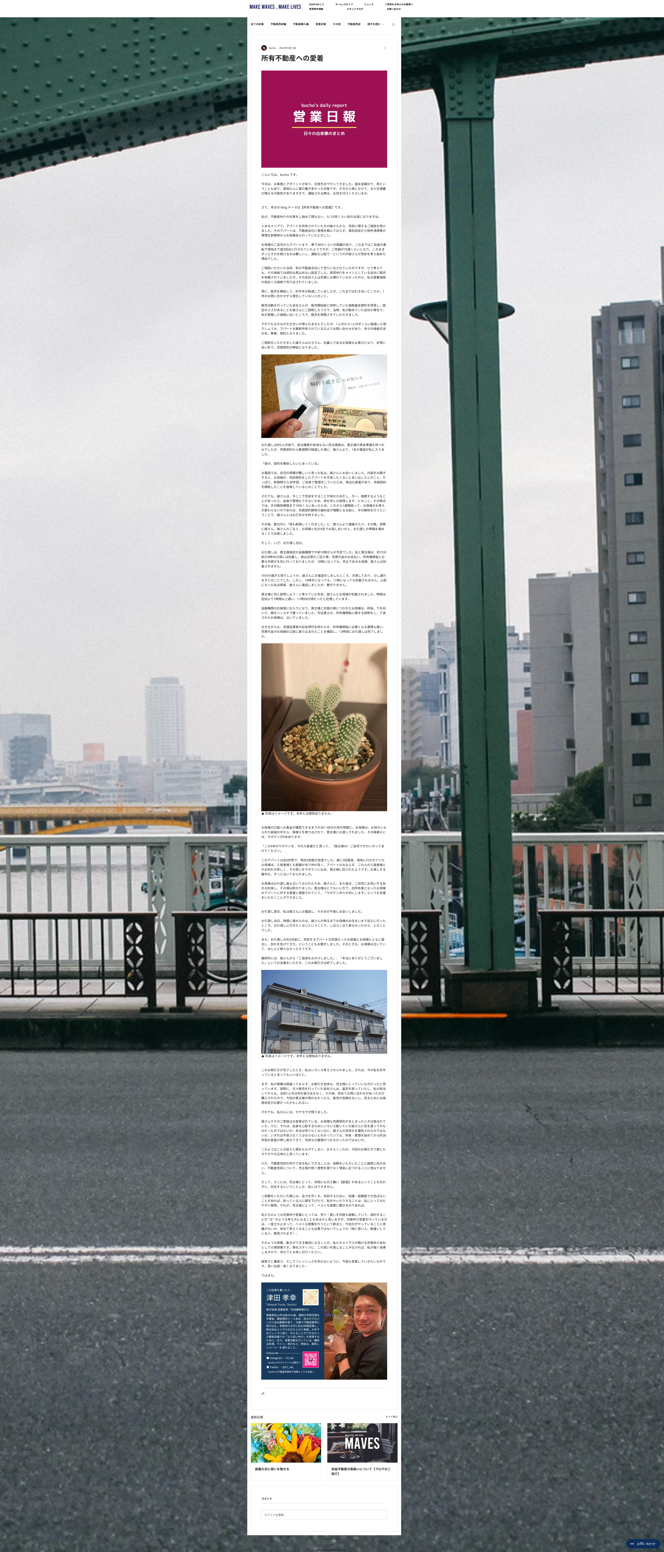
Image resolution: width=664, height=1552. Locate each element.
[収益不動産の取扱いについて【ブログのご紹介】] (362, 1443)
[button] (317, 4)
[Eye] (275, 7)
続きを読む (373, 24)
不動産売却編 (278, 24)
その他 (337, 24)
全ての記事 (257, 24)
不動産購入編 (301, 24)
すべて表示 (392, 1416)
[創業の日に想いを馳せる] (286, 1443)
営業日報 (321, 24)
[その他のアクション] (385, 48)
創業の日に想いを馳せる (272, 1469)
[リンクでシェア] (263, 1393)
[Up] (332, 1545)
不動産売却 (354, 24)
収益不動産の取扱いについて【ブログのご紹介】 (361, 1471)
